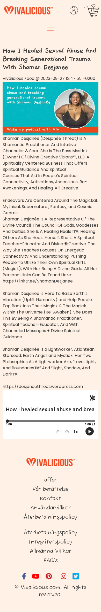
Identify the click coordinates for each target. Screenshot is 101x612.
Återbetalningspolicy (50, 517)
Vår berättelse (50, 489)
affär (50, 480)
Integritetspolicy (51, 542)
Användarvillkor (50, 508)
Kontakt (50, 498)
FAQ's (51, 560)
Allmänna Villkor (50, 551)
